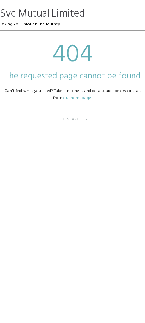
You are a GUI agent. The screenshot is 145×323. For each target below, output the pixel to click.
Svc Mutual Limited (42, 13)
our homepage (77, 98)
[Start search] (55, 112)
